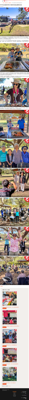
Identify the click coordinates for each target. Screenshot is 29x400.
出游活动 (2, 286)
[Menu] (2, 1)
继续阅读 (5, 308)
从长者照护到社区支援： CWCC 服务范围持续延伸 (12, 307)
